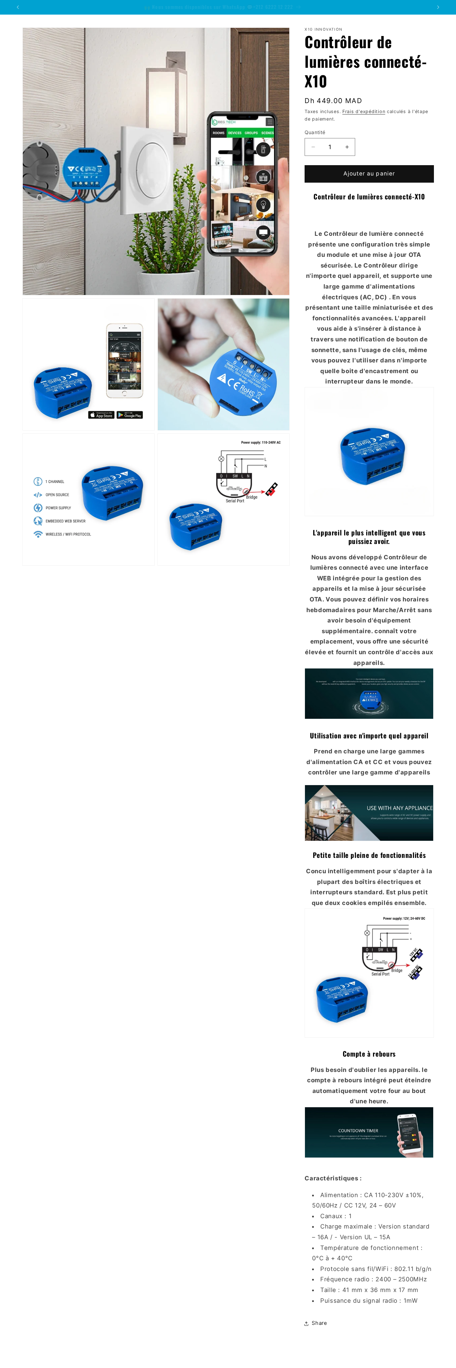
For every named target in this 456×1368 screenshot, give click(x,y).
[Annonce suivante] (438, 7)
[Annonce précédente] (18, 7)
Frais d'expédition (363, 111)
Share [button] (319, 1323)
